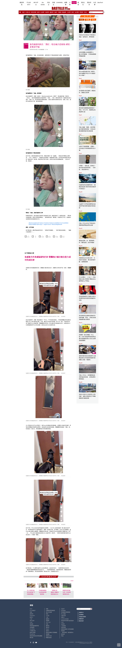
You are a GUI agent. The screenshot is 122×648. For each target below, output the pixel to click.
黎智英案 (33, 12)
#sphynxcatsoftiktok (54, 223)
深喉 (47, 608)
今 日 (81, 19)
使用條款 (81, 614)
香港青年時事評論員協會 (67, 620)
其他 (85, 12)
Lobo (31, 622)
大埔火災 (27, 12)
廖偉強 (47, 625)
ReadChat (32, 634)
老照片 (47, 630)
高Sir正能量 (49, 612)
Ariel (31, 608)
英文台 (48, 3)
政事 (38, 12)
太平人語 (48, 622)
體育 (78, 3)
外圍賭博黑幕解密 (50, 610)
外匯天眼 (63, 615)
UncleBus (32, 629)
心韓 (70, 3)
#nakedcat (46, 223)
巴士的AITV (29, 3)
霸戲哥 (47, 619)
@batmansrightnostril (34, 223)
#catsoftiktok (65, 223)
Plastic (74, 2)
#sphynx (42, 223)
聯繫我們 (81, 618)
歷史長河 (89, 3)
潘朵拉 (47, 627)
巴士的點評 (32, 610)
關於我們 (81, 621)
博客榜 (81, 12)
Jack (62, 622)
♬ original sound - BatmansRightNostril (52, 224)
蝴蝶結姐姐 (49, 637)
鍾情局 (31, 613)
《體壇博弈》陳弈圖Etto (67, 632)
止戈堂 (47, 615)
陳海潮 (63, 634)
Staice (47, 629)
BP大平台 (36, 3)
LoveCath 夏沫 (65, 619)
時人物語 (63, 613)
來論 (62, 635)
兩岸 (73, 12)
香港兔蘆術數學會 (34, 625)
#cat (61, 223)
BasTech (100, 2)
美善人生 (83, 3)
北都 (23, 12)
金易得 (63, 624)
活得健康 (32, 627)
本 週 (87, 19)
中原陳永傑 (32, 630)
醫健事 (64, 12)
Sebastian (32, 615)
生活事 (94, 3)
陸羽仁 (31, 617)
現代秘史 (63, 610)
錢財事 (52, 12)
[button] (70, 580)
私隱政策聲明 (82, 616)
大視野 (69, 12)
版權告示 (81, 612)
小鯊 (47, 617)
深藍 (31, 612)
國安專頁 (22, 3)
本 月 (93, 19)
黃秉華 (47, 620)
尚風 (47, 624)
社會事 (42, 12)
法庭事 (47, 12)
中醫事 (59, 12)
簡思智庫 (63, 627)
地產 (55, 12)
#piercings (39, 224)
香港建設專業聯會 (65, 612)
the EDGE (43, 3)
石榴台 (53, 3)
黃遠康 (31, 624)
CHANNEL (59, 2)
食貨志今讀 (49, 635)
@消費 (77, 12)
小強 (31, 619)
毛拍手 (63, 608)
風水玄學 (32, 620)
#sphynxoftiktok (32, 224)
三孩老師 (63, 625)
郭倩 (47, 613)
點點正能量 (32, 632)
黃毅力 (63, 617)
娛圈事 (65, 3)
